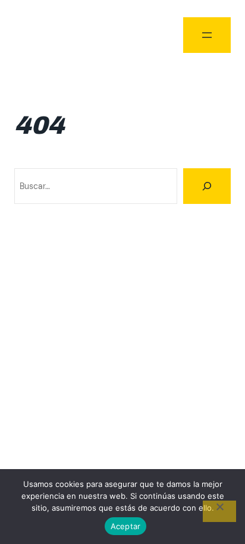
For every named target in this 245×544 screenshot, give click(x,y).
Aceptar (126, 526)
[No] (219, 511)
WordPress (210, 303)
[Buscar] (207, 186)
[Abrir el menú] (207, 35)
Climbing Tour (44, 34)
